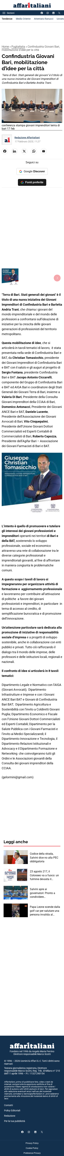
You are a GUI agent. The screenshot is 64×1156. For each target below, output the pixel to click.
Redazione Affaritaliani (27, 137)
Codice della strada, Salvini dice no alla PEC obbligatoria (44, 857)
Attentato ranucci (43, 18)
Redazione (9, 1115)
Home (5, 46)
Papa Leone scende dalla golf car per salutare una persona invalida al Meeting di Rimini (45, 911)
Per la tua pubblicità (14, 1121)
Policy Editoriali (12, 1110)
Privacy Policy (32, 1143)
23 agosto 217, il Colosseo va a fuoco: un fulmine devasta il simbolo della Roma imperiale (44, 875)
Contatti (8, 1105)
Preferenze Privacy (32, 1153)
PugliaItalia (18, 46)
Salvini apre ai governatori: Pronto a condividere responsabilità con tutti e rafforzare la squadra (45, 893)
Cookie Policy (32, 1148)
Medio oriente (23, 18)
